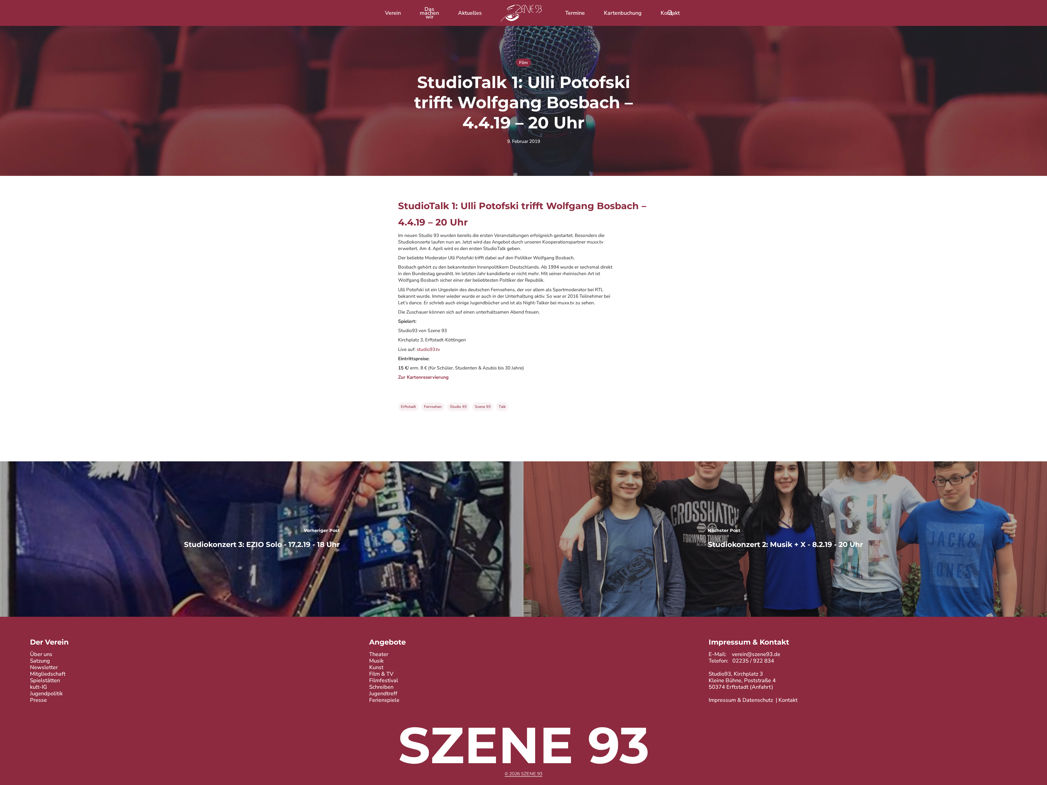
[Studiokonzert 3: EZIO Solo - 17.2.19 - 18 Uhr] (262, 539)
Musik (376, 660)
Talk (502, 406)
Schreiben (381, 687)
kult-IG (38, 687)
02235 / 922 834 (753, 660)
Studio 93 (458, 406)
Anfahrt (761, 687)
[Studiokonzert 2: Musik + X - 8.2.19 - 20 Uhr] (785, 539)
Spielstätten (45, 680)
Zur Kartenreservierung (423, 377)
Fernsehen (433, 406)
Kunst (376, 667)
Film (523, 63)
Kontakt (788, 700)
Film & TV (381, 674)
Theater (378, 654)
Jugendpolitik (46, 693)
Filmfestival (383, 680)
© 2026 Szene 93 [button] (523, 773)
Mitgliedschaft (47, 674)
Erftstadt (408, 406)
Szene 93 (483, 406)
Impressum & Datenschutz (741, 700)
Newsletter (44, 667)
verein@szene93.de (756, 654)
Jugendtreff (383, 693)
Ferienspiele (384, 700)
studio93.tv (428, 349)
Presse (38, 700)
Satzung (40, 660)
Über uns (41, 654)
